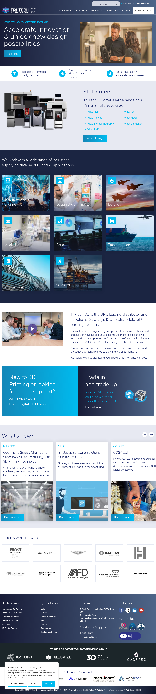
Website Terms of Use (105, 690)
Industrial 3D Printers (10, 617)
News (43, 620)
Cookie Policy (88, 690)
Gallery (44, 609)
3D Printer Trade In (9, 628)
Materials (95, 10)
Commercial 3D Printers (12, 613)
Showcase (111, 10)
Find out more (93, 407)
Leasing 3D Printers (10, 620)
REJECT (34, 684)
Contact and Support (49, 632)
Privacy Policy (75, 690)
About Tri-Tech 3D (48, 617)
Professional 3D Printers (12, 609)
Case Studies (46, 624)
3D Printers (63, 10)
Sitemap (119, 690)
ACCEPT (48, 684)
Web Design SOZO (133, 690)
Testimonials (46, 628)
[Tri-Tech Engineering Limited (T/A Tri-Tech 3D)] (19, 10)
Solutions (80, 10)
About (125, 10)
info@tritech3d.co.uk (145, 4)
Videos (44, 613)
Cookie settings (17, 684)
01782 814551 (128, 4)
